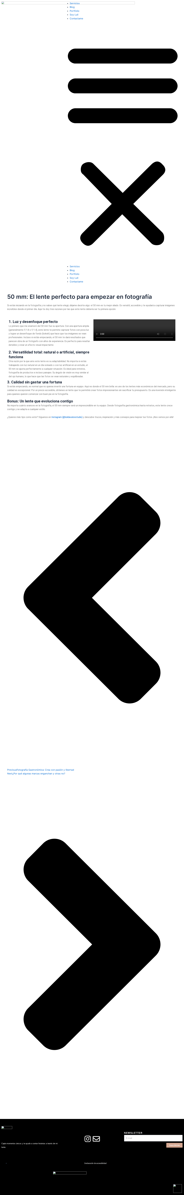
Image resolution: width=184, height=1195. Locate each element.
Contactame (76, 18)
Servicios (75, 3)
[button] (123, 144)
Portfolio (74, 10)
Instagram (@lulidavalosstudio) (67, 417)
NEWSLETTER (133, 1133)
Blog (72, 7)
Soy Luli (74, 14)
